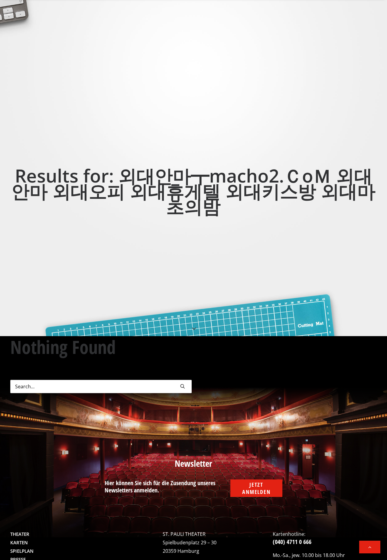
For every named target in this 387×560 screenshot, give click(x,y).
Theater (19, 534)
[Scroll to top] (369, 546)
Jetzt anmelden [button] (256, 488)
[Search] (101, 386)
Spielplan (22, 551)
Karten (19, 542)
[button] (182, 386)
